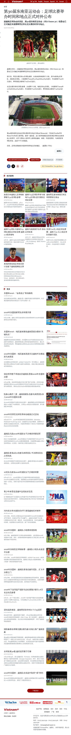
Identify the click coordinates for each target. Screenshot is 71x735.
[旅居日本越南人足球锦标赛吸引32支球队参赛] (14, 185)
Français (46, 1)
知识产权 (39, 709)
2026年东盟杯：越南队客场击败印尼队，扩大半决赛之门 (24, 570)
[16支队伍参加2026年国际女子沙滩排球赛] (56, 478)
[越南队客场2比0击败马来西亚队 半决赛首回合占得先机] (56, 458)
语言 (60, 709)
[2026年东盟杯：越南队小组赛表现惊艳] (56, 536)
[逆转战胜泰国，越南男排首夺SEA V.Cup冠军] (56, 615)
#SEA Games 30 (48, 160)
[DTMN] (21, 702)
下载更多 (35, 691)
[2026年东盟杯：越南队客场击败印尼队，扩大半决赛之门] (56, 575)
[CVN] (10, 702)
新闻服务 (47, 712)
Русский (61, 1)
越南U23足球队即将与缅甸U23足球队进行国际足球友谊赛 (35, 197)
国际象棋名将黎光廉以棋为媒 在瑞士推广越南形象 (24, 630)
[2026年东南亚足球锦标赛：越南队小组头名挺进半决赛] (56, 555)
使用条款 (46, 709)
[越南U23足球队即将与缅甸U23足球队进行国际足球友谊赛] (35, 185)
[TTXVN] (57, 702)
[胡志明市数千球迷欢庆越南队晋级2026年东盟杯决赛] (56, 379)
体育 (5, 7)
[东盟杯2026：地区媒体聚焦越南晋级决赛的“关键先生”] (56, 337)
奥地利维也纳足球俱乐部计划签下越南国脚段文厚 (14, 265)
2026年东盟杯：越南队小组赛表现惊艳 (20, 530)
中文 (57, 1)
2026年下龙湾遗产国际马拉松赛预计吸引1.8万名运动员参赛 (23, 591)
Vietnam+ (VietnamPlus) (17, 1)
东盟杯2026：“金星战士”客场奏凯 (18, 293)
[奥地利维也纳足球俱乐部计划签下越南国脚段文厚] (14, 255)
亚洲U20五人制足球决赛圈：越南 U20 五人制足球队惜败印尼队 (56, 232)
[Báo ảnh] (34, 702)
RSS (52, 709)
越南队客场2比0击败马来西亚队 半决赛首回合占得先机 (23, 454)
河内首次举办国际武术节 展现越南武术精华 (22, 511)
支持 (56, 709)
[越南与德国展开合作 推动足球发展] (35, 220)
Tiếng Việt (33, 1)
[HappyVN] (46, 702)
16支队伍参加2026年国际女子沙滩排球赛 (21, 472)
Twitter (13, 166)
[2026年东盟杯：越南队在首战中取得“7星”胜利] (56, 678)
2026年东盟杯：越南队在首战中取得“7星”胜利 (23, 673)
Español (52, 1)
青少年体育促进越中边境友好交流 (18, 491)
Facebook (9, 166)
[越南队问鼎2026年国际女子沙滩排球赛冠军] (56, 439)
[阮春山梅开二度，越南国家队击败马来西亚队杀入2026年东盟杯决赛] (56, 400)
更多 (8, 289)
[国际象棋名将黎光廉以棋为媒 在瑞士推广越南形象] (56, 635)
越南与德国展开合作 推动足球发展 (35, 230)
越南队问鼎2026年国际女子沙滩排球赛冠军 (22, 434)
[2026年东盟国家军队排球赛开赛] (56, 318)
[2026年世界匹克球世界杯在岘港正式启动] (56, 420)
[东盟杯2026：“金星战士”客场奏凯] (56, 299)
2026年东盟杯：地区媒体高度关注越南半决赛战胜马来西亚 (24, 355)
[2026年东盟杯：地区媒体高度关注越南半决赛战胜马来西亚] (56, 359)
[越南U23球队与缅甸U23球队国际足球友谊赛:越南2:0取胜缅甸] (14, 220)
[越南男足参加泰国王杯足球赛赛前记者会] (56, 185)
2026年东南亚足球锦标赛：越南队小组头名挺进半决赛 (24, 550)
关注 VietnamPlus (47, 166)
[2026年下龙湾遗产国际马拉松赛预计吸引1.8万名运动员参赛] (56, 595)
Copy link (22, 166)
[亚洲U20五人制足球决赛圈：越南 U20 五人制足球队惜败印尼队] (56, 220)
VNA (65, 709)
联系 (57, 712)
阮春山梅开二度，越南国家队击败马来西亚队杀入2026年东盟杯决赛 (24, 395)
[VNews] (65, 702)
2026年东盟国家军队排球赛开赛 (17, 312)
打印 (18, 166)
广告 (53, 712)
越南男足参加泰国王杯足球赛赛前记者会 (56, 196)
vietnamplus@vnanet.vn (47, 725)
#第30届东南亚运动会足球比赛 (17, 160)
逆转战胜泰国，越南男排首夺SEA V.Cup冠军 (23, 610)
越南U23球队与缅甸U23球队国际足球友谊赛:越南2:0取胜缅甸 (14, 232)
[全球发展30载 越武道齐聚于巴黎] (56, 657)
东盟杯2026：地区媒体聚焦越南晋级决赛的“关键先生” (23, 333)
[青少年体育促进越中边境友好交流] (56, 497)
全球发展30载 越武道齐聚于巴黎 (17, 651)
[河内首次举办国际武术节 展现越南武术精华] (56, 516)
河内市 (60, 160)
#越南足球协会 (35, 160)
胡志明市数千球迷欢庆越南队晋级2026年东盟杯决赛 (24, 375)
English (40, 1)
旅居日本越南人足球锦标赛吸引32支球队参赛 (14, 196)
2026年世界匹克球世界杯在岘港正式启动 (21, 414)
